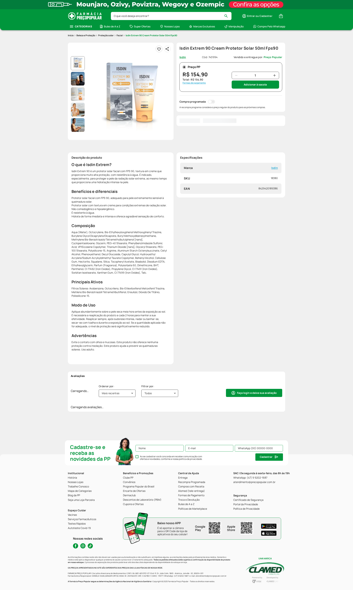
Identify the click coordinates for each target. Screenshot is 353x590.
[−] (236, 75)
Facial (120, 35)
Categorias (83, 26)
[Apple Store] (268, 533)
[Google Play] (268, 526)
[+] (274, 75)
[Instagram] (82, 545)
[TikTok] (90, 545)
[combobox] (171, 16)
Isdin (274, 168)
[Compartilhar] (167, 49)
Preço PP (194, 67)
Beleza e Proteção (85, 35)
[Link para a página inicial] (71, 35)
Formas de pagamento (194, 83)
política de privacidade (190, 459)
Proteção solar (106, 35)
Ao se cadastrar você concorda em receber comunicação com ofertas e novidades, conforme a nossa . (171, 457)
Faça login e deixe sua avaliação (257, 393)
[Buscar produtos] (228, 16)
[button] (257, 16)
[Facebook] (75, 545)
